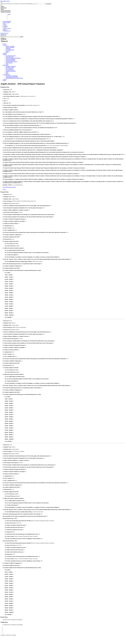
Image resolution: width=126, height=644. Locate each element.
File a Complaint (6, 22)
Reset (2, 9)
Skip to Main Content (5, 1)
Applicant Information (10, 60)
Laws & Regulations (10, 49)
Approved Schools (10, 56)
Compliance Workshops (11, 66)
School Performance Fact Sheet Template (14, 78)
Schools (4, 54)
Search (4, 80)
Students (5, 53)
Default (2, 6)
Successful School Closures (11, 61)
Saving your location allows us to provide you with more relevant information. (17, 3)
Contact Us (5, 26)
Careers (4, 79)
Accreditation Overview (11, 55)
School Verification (7, 21)
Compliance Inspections (11, 71)
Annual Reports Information (11, 75)
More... (7, 52)
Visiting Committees (10, 47)
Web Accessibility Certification (9, 632)
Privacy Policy (6, 629)
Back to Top (5, 627)
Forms (4, 23)
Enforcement (5, 65)
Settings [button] (4, 29)
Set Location (48, 3)
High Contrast (3, 7)
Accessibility (5, 630)
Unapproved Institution (10, 59)
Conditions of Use (7, 628)
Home (4, 43)
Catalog (4, 189)
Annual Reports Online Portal (12, 77)
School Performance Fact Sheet (9, 187)
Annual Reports (9, 62)
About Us (5, 45)
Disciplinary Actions (10, 67)
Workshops (8, 48)
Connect (5, 24)
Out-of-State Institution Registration (13, 58)
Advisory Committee (10, 46)
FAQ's (7, 72)
